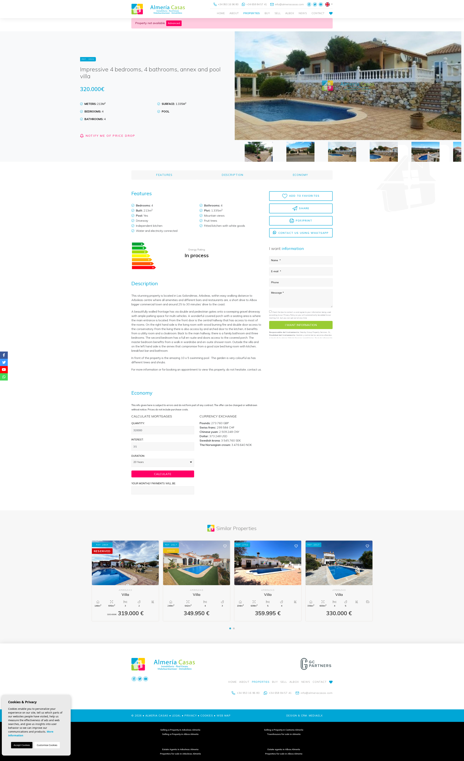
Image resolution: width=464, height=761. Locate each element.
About (234, 13)
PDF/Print (303, 220)
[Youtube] (320, 4)
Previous (240, 85)
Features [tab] (164, 175)
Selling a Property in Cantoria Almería (283, 729)
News (303, 13)
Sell (278, 13)
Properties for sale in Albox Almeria (283, 753)
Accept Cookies (22, 745)
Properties (251, 13)
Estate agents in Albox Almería (284, 749)
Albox (289, 13)
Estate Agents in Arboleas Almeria (180, 749)
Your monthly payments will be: (153, 483)
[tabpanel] (125, 580)
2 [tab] (234, 628)
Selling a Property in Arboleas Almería (180, 729)
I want (301, 325)
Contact (318, 13)
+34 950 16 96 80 (227, 4)
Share (303, 208)
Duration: (138, 455)
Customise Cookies (47, 745)
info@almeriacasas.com (289, 4)
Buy (267, 13)
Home (221, 13)
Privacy (191, 715)
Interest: (137, 439)
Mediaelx (316, 715)
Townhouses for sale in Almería (284, 734)
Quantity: (138, 423)
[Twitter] (315, 4)
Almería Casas (158, 9)
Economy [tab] (300, 175)
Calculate (162, 474)
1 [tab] (230, 628)
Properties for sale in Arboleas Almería (180, 753)
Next (456, 85)
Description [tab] (232, 175)
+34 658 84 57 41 (256, 4)
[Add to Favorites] (153, 545)
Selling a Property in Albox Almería (180, 734)
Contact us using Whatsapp (303, 233)
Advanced (174, 23)
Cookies (206, 715)
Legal (176, 715)
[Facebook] (309, 4)
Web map (224, 715)
